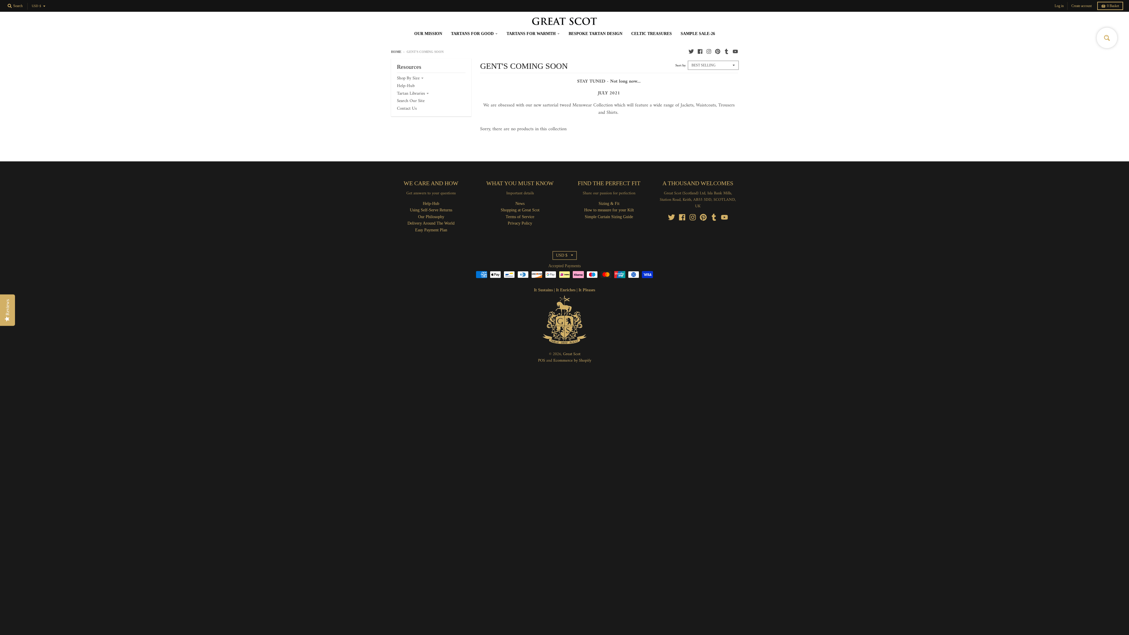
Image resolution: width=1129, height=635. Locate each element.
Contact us (407, 109)
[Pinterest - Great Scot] (717, 51)
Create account (1081, 6)
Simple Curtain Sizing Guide (609, 217)
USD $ (36, 6)
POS (541, 360)
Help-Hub (406, 86)
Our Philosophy (431, 217)
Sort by (680, 65)
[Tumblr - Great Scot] (726, 51)
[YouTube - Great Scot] (735, 51)
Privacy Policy (520, 223)
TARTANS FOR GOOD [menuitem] (472, 33)
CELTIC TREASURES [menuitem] (651, 33)
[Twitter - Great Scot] (691, 51)
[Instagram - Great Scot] (709, 51)
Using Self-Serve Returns (431, 210)
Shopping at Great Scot (520, 210)
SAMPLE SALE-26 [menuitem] (698, 33)
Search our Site (411, 101)
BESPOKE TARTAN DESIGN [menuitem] (595, 33)
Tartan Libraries (411, 94)
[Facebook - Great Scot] (700, 51)
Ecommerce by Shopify (572, 360)
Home (396, 52)
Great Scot (571, 354)
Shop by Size (408, 78)
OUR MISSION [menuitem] (428, 33)
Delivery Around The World (431, 223)
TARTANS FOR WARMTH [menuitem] (531, 33)
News (520, 203)
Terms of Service (520, 217)
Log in (1059, 6)
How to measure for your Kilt (609, 210)
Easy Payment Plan (431, 230)
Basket (1113, 6)
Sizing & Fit (609, 203)
